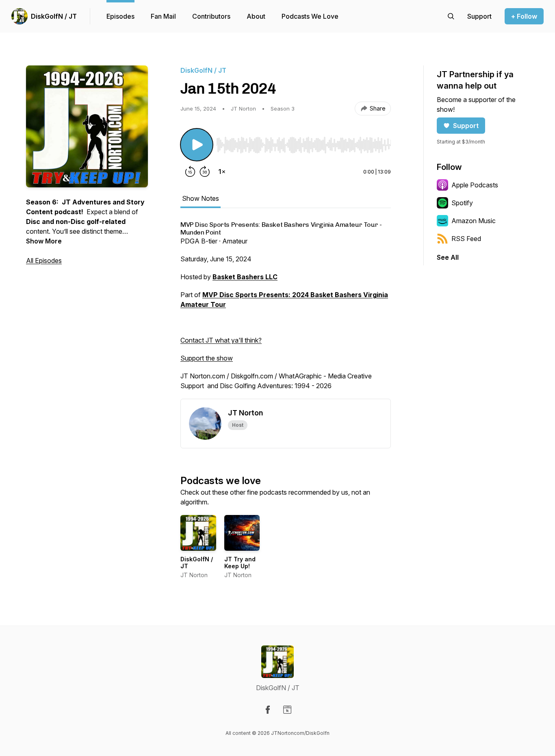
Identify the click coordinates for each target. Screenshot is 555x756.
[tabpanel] (285, 310)
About (256, 16)
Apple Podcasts (474, 185)
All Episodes (44, 260)
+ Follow (524, 16)
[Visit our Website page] (287, 710)
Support (466, 126)
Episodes (120, 16)
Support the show (206, 358)
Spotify (462, 203)
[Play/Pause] (196, 144)
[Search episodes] (451, 16)
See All (448, 257)
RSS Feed (466, 239)
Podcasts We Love (310, 16)
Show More (44, 241)
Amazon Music (473, 221)
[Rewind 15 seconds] (190, 171)
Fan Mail (163, 16)
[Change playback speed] (222, 171)
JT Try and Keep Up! (240, 563)
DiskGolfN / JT (54, 16)
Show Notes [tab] (200, 198)
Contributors (211, 16)
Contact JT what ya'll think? (221, 340)
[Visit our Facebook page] (268, 710)
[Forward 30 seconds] (204, 171)
